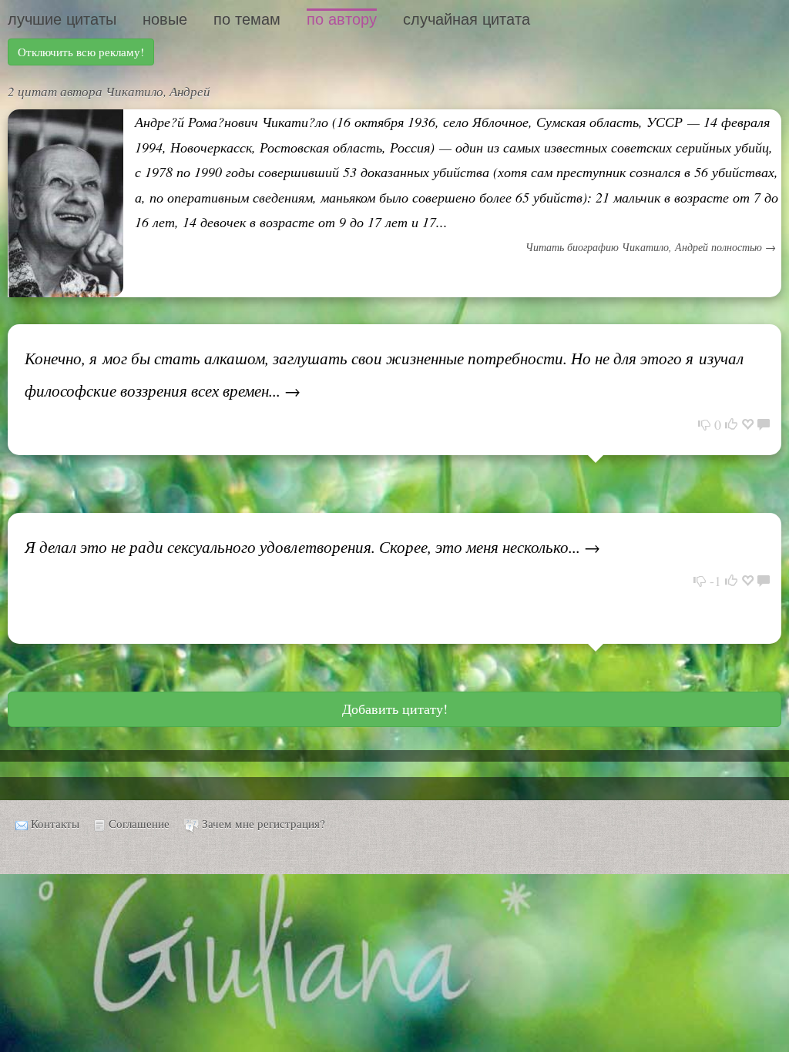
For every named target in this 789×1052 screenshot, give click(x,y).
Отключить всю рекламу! (81, 51)
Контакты (55, 823)
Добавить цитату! (395, 708)
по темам (246, 19)
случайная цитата (466, 19)
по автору (342, 19)
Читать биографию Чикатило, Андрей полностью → (650, 247)
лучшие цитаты (62, 19)
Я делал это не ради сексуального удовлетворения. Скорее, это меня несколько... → (312, 547)
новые (165, 19)
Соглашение (139, 823)
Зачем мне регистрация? (263, 823)
